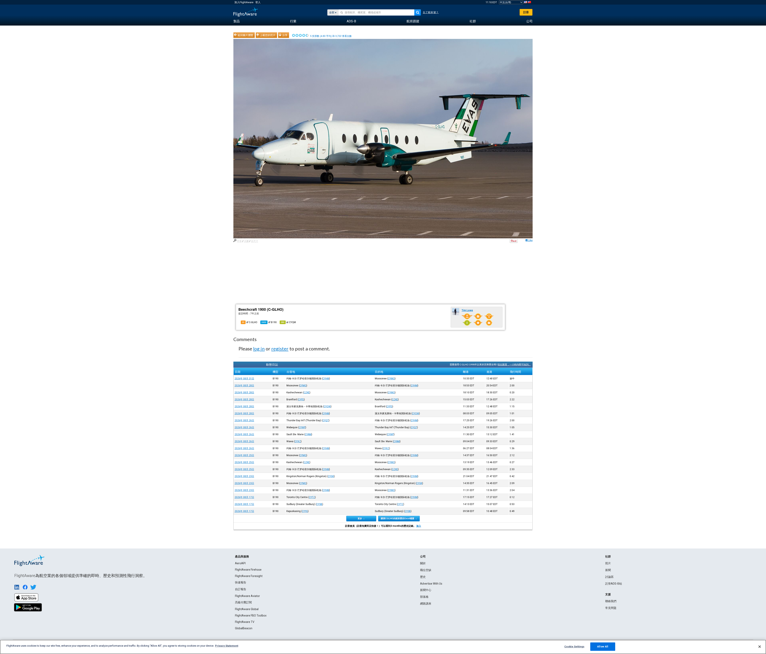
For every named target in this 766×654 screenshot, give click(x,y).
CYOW (327, 406)
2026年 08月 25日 (244, 455)
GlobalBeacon (243, 628)
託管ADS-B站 (613, 583)
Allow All (602, 646)
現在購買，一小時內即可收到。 (514, 364)
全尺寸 (254, 241)
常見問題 (610, 608)
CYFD (301, 399)
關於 (423, 563)
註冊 (526, 12)
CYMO (391, 378)
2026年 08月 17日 (244, 497)
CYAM (308, 434)
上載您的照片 (267, 35)
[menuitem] (236, 21)
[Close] (759, 646)
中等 (239, 241)
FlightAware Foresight (249, 576)
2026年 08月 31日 (244, 378)
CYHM (326, 378)
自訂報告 (240, 589)
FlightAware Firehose (248, 569)
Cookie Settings (574, 646)
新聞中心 (425, 590)
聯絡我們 (610, 601)
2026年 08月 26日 (244, 420)
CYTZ (312, 497)
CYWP (302, 427)
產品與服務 (242, 556)
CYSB (319, 504)
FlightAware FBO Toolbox (251, 615)
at (288, 322)
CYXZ (298, 441)
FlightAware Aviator (247, 596)
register (279, 348)
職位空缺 (425, 570)
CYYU (305, 511)
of (269, 322)
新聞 (608, 570)
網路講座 (425, 603)
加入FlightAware (243, 2)
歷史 (423, 576)
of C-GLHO (249, 322)
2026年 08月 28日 (244, 385)
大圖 (246, 241)
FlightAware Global (247, 609)
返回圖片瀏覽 (245, 35)
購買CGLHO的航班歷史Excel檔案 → (399, 518)
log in (259, 348)
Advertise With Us (431, 583)
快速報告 (240, 582)
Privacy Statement (226, 645)
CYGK (331, 476)
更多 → (361, 518)
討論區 (609, 576)
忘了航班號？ (431, 12)
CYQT (326, 420)
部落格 (424, 596)
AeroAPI (240, 563)
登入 (258, 2)
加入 (418, 526)
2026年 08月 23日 (244, 476)
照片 (608, 563)
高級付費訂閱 (243, 602)
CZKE (307, 392)
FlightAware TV (244, 621)
